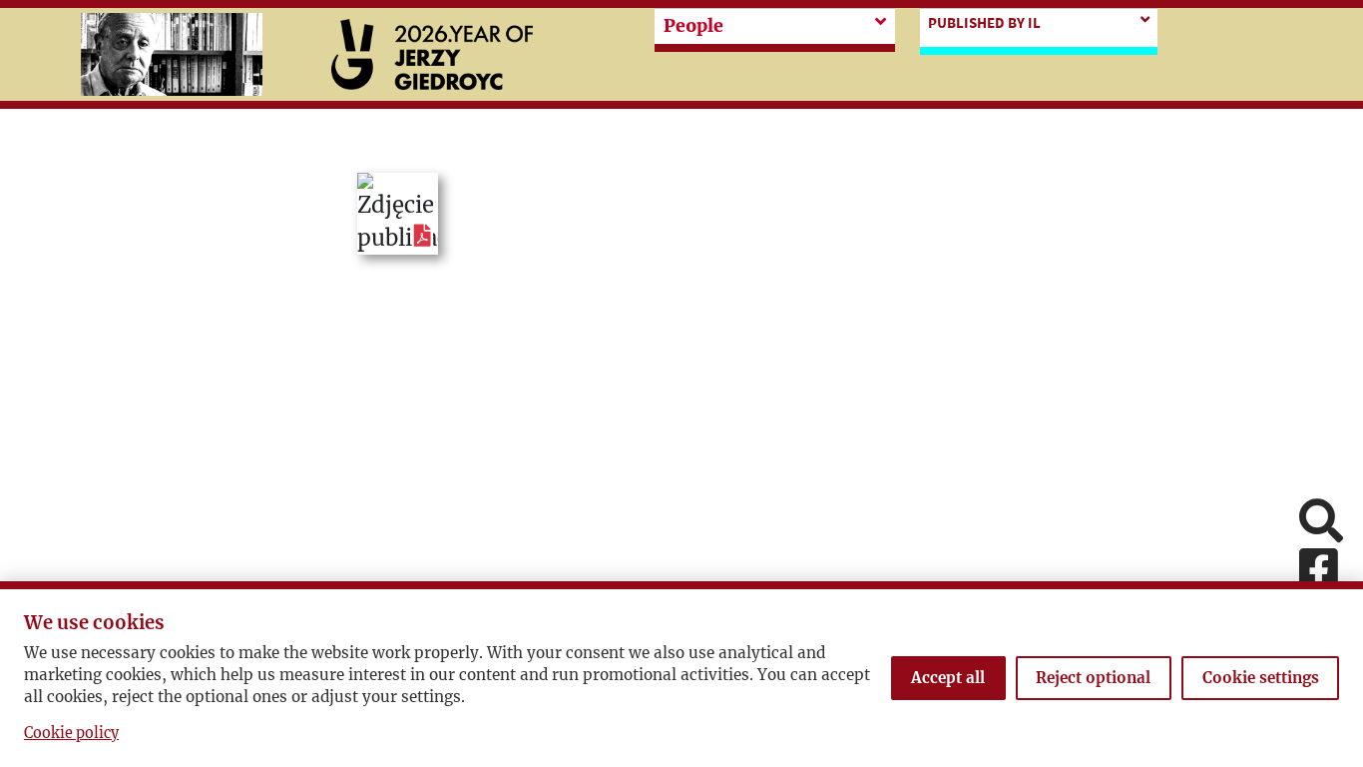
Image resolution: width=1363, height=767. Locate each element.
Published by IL (984, 22)
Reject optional (1093, 677)
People (693, 26)
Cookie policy (71, 733)
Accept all (948, 677)
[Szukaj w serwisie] (1321, 522)
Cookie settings (1260, 677)
